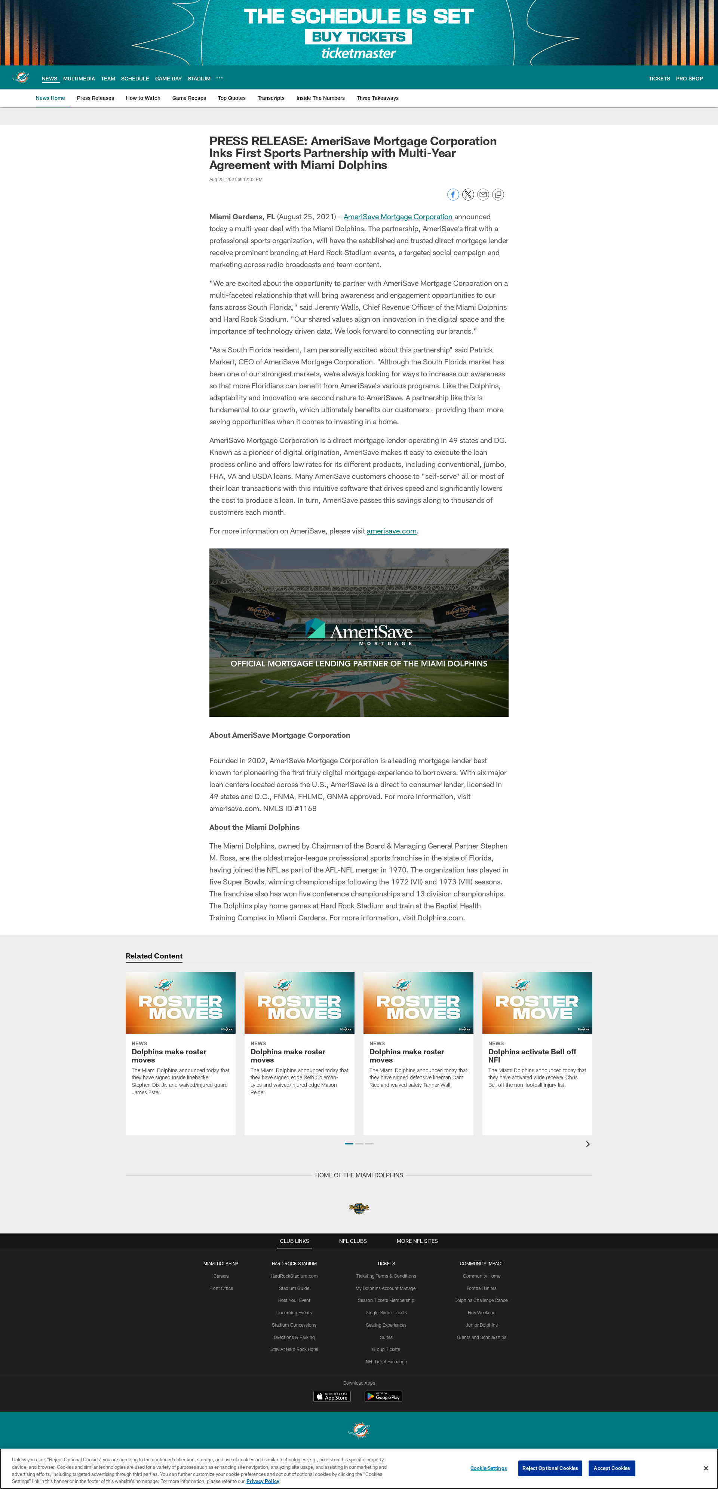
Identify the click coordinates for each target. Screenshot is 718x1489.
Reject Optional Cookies (550, 1468)
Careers (221, 1275)
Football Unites (482, 1288)
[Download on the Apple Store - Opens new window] (332, 1397)
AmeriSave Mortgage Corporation (398, 216)
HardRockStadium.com (294, 1275)
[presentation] (589, 1145)
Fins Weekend (481, 1312)
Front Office (221, 1288)
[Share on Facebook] (453, 198)
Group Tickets (386, 1349)
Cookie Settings (488, 1468)
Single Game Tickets (386, 1312)
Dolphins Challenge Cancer (481, 1300)
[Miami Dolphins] (359, 1431)
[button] (349, 1143)
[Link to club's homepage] (21, 77)
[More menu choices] (220, 78)
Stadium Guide (294, 1288)
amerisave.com (392, 530)
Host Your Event (294, 1300)
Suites (386, 1337)
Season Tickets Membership (386, 1300)
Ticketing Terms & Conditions (386, 1275)
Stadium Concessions (294, 1324)
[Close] (706, 1468)
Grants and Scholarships (481, 1337)
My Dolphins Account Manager (386, 1288)
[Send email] (483, 198)
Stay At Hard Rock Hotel (294, 1349)
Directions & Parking (294, 1337)
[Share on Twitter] (468, 198)
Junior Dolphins (482, 1324)
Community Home (481, 1275)
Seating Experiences (386, 1324)
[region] (359, 1469)
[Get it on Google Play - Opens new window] (383, 1400)
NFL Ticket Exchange (386, 1361)
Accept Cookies (612, 1468)
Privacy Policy (262, 1481)
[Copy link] (498, 195)
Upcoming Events (294, 1312)
